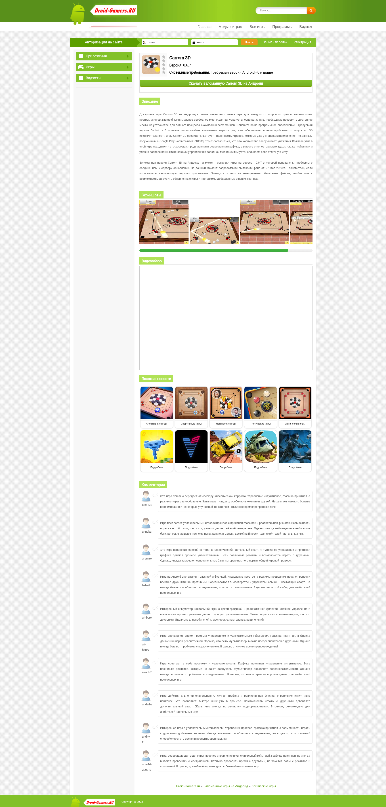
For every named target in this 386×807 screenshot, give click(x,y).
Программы (282, 27)
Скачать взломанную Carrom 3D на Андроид (226, 83)
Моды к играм (230, 27)
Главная (204, 27)
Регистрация (301, 42)
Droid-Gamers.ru (188, 786)
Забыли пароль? (275, 42)
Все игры (257, 27)
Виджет (305, 27)
